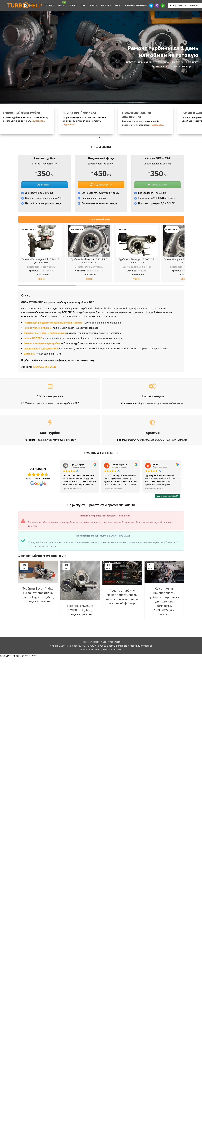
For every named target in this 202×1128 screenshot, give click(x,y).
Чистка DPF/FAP (33, 338)
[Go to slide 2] (102, 137)
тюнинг (95, 649)
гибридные (136, 645)
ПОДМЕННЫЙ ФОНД (101, 219)
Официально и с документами (41, 348)
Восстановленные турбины (41, 266)
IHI (155, 308)
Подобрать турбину (103, 185)
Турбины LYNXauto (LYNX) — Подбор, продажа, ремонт (80, 610)
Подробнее (46, 185)
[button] (182, 476)
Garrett (149, 308)
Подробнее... (21, 120)
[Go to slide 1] (99, 137)
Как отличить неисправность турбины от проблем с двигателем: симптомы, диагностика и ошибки (164, 601)
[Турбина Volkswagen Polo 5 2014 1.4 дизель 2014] (41, 241)
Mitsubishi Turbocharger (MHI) (105, 308)
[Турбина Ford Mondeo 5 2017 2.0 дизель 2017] (89, 241)
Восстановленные (117, 645)
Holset (126, 308)
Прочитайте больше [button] (72, 488)
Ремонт (84, 649)
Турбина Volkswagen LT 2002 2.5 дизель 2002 (137, 261)
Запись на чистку (159, 185)
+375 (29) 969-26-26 (136, 5)
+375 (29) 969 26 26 (45, 366)
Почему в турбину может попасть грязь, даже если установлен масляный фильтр (122, 596)
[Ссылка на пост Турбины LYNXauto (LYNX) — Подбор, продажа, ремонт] (80, 580)
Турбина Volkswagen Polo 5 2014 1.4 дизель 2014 (41, 261)
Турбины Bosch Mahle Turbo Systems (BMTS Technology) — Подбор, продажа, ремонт (38, 594)
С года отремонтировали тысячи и (50, 403)
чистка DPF (115, 649)
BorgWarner (137, 308)
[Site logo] (24, 5)
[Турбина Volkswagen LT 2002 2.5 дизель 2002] (137, 241)
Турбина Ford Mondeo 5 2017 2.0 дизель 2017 (89, 261)
